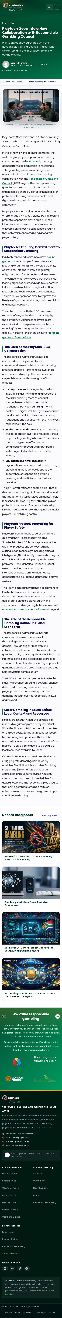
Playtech (35, 161)
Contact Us (38, 1195)
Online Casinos (9, 1173)
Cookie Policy (40, 1312)
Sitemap (52, 1312)
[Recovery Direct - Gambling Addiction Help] (45, 1079)
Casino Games (9, 1195)
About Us (37, 1173)
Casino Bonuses (10, 1188)
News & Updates (41, 1188)
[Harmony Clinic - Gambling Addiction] (45, 1062)
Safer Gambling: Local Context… (44, 82)
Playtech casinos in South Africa (23, 609)
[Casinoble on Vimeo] (19, 1268)
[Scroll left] (2, 82)
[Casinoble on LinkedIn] (5, 1268)
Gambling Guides (11, 1217)
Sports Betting (9, 1180)
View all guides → (50, 815)
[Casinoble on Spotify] (27, 1268)
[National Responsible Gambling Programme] (16, 1062)
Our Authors (39, 1180)
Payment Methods (11, 1202)
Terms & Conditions (23, 1312)
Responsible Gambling (44, 1202)
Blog (12, 23)
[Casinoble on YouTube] (12, 1268)
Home (4, 23)
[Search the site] (49, 7)
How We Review (10, 1239)
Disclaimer (7, 1312)
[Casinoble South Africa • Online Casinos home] (12, 5)
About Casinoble (10, 1253)
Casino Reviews (10, 1209)
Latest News (8, 1232)
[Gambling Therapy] (16, 1079)
